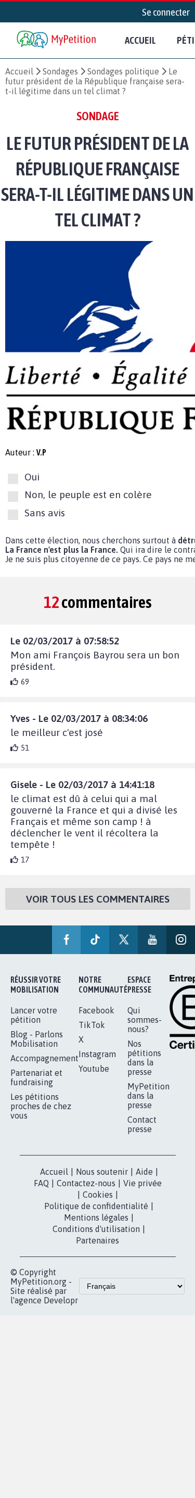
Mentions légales (96, 1217)
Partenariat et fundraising (36, 1077)
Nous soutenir (102, 1171)
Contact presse (142, 1124)
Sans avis (44, 512)
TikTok (92, 1025)
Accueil (140, 40)
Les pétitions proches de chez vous (40, 1106)
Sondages (60, 71)
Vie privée (142, 1183)
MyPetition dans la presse (148, 1096)
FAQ (41, 1183)
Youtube (94, 1068)
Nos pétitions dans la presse (144, 1057)
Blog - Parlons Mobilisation (36, 1039)
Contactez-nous (86, 1183)
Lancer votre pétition (33, 1015)
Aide (144, 1171)
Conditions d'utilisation (96, 1229)
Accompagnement (44, 1058)
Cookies (98, 1194)
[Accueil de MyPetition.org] (57, 40)
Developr (61, 1300)
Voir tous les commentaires (98, 899)
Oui (32, 477)
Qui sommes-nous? (144, 1020)
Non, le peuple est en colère (88, 494)
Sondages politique (123, 71)
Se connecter (166, 12)
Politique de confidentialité (96, 1206)
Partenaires (97, 1240)
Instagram (97, 1054)
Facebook (96, 1010)
